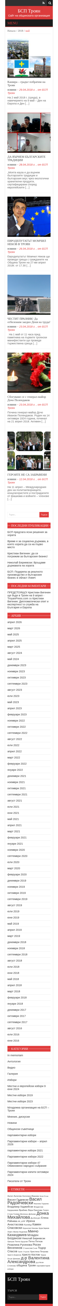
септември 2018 (17, 954)
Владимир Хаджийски (20, 1206)
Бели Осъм (44, 1196)
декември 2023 (16, 665)
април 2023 (14, 708)
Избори (12, 1079)
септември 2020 (17, 856)
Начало (11, 30)
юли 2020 (13, 862)
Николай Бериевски (33, 1238)
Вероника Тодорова (41, 1204)
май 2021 (13, 819)
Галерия (12, 1073)
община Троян (26, 1265)
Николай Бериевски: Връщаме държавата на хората (26, 564)
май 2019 (13, 923)
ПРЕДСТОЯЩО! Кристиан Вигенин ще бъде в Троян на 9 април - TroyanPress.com (29, 595)
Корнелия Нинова (30, 1228)
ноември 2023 (16, 671)
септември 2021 (17, 794)
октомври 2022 (16, 726)
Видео (11, 1067)
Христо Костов (31, 1254)
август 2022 (14, 739)
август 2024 (14, 652)
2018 (20, 30)
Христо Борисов (14, 1255)
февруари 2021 (17, 837)
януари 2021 (15, 843)
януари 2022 (15, 769)
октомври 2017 (16, 1016)
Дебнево (32, 1214)
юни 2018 (13, 972)
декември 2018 (16, 942)
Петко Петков (36, 1241)
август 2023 (14, 689)
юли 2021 (13, 806)
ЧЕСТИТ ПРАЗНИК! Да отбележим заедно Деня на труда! (28, 320)
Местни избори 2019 (20, 1095)
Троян (20, 1252)
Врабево (23, 1210)
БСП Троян (29, 11)
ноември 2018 (16, 948)
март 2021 (13, 831)
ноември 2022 (16, 720)
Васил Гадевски (18, 1199)
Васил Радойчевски (24, 1201)
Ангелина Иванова (30, 1196)
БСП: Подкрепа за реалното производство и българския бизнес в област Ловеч (25, 574)
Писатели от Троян (19, 1181)
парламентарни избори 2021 (25, 1150)
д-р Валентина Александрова (28, 1260)
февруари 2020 (17, 874)
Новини (11, 90)
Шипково (16, 1259)
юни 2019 (13, 917)
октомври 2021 (16, 788)
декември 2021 (16, 776)
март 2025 (13, 646)
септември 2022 (17, 732)
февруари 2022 (17, 763)
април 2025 (14, 640)
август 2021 (14, 800)
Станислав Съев (30, 1248)
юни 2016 (13, 1040)
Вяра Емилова (35, 1210)
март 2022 (13, 757)
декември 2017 (16, 1009)
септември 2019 (17, 899)
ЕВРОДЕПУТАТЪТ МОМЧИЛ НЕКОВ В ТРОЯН (26, 242)
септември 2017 (17, 1022)
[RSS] (44, 3)
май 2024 (13, 659)
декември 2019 (16, 880)
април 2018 (14, 985)
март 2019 (13, 936)
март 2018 (13, 991)
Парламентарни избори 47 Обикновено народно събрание (27, 1164)
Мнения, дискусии (18, 1116)
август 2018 (14, 960)
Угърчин (26, 1252)
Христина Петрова (39, 1251)
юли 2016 (13, 1034)
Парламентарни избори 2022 (25, 1156)
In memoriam (15, 1055)
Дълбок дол (35, 1218)
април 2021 (14, 825)
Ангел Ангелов (14, 1196)
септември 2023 (17, 683)
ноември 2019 (16, 886)
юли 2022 (13, 745)
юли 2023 (13, 696)
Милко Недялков (20, 1232)
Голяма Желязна (20, 1214)
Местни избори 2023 (20, 1101)
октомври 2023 (16, 677)
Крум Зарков (44, 1228)
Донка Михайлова (28, 1215)
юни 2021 (13, 812)
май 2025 (13, 634)
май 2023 (13, 702)
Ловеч (9, 1232)
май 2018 (13, 979)
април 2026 (14, 622)
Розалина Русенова (19, 1244)
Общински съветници (20, 1129)
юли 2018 (13, 966)
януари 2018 (15, 1003)
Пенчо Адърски (21, 1242)
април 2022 (14, 751)
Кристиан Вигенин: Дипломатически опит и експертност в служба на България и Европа (27, 603)
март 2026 (13, 628)
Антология (14, 1061)
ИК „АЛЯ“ (22, 1221)
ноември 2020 (16, 849)
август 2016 (14, 1028)
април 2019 (14, 929)
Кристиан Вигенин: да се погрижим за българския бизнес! (27, 555)
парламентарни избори (21, 1135)
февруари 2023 (17, 714)
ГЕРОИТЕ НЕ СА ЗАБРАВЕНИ (27, 474)
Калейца (28, 1225)
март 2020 (13, 868)
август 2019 (14, 905)
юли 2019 (13, 911)
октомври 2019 (16, 892)
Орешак (10, 1242)
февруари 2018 (17, 997)
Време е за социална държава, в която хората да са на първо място (27, 544)
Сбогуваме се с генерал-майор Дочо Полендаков (26, 398)
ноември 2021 (16, 782)
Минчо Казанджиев (22, 1233)
